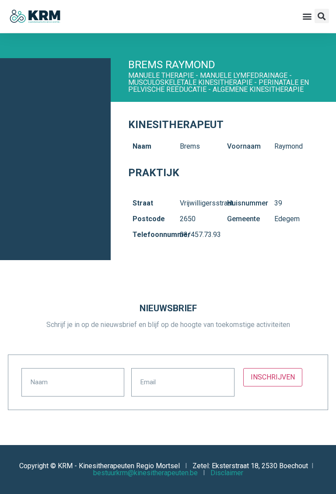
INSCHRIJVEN (273, 377)
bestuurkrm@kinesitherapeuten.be (145, 473)
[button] (307, 16)
